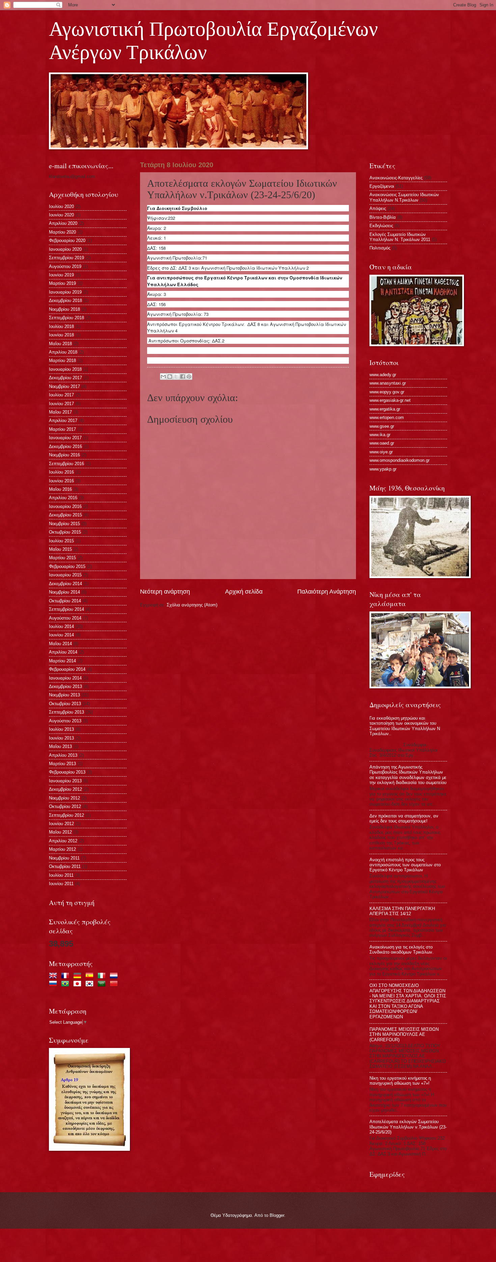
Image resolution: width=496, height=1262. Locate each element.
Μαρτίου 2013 (62, 763)
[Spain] (90, 976)
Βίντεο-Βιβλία (382, 217)
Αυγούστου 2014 (65, 618)
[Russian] (54, 984)
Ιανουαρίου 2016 (65, 506)
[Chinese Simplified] (115, 984)
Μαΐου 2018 (60, 343)
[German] (78, 976)
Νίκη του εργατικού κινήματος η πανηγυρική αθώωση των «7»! (400, 1081)
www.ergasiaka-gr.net (390, 400)
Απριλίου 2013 (63, 755)
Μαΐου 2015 (60, 549)
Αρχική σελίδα (244, 591)
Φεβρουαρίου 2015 (67, 566)
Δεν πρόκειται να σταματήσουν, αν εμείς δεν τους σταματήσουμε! (403, 818)
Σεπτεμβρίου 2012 (66, 815)
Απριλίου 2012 (63, 840)
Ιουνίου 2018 (61, 334)
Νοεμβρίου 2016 (64, 454)
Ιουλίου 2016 (61, 472)
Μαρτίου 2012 (62, 849)
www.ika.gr (379, 434)
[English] (54, 976)
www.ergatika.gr (384, 409)
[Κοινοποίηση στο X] (176, 376)
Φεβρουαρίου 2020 (67, 240)
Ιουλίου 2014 (61, 626)
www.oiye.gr (381, 451)
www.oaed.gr (381, 443)
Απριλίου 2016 (63, 497)
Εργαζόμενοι (381, 186)
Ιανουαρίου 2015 (65, 574)
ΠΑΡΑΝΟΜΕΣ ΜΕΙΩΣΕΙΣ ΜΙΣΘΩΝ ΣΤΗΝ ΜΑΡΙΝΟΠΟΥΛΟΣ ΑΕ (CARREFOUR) (404, 1034)
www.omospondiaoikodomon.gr (399, 460)
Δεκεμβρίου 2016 (65, 446)
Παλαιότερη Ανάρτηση (326, 591)
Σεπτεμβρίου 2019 (66, 257)
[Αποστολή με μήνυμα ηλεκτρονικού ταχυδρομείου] (163, 376)
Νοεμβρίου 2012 (64, 798)
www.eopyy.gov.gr (386, 391)
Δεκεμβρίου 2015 (65, 514)
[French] (66, 976)
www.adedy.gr (382, 374)
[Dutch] (115, 976)
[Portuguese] (66, 984)
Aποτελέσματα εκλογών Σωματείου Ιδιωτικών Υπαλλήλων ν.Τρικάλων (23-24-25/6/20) (408, 1127)
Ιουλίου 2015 (61, 540)
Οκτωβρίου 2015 (65, 532)
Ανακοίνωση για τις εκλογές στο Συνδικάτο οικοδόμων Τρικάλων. (401, 949)
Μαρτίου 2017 (62, 429)
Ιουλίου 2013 (61, 729)
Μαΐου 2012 (60, 832)
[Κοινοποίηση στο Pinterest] (189, 376)
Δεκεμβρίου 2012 (65, 789)
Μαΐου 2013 (60, 746)
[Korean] (90, 984)
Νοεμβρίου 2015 (64, 523)
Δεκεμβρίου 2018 (65, 300)
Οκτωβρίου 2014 (65, 600)
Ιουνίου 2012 (61, 823)
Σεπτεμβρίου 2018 (66, 317)
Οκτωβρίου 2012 (65, 806)
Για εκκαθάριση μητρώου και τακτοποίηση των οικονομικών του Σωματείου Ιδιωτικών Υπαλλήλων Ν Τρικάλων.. (404, 726)
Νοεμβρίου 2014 (64, 592)
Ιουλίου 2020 (61, 206)
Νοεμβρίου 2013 (64, 694)
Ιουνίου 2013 (61, 738)
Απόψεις (377, 208)
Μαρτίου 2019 (62, 283)
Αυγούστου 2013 (65, 720)
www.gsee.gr (381, 426)
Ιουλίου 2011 (61, 875)
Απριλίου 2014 (63, 652)
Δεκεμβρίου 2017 (65, 377)
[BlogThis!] (169, 376)
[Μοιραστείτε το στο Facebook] (182, 376)
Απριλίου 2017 (63, 420)
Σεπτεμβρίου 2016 (66, 463)
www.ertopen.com (386, 417)
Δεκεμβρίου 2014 (65, 583)
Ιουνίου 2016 (61, 480)
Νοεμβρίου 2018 (64, 309)
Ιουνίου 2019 (61, 274)
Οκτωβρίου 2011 (65, 866)
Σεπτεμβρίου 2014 (66, 609)
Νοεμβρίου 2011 (64, 858)
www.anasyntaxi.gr (387, 383)
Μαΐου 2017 (60, 412)
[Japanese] (78, 984)
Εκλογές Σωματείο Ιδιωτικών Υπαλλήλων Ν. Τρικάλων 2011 (399, 237)
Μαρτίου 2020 (62, 232)
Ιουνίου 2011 (61, 883)
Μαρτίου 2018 (62, 360)
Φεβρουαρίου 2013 (67, 772)
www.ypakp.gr (382, 469)
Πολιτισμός (379, 247)
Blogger (277, 1215)
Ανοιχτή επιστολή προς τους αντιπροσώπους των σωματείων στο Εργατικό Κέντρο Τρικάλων (405, 865)
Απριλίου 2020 (63, 223)
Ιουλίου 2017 (61, 394)
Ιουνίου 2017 (61, 403)
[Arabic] (103, 984)
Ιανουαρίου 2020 (65, 249)
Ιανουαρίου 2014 (65, 678)
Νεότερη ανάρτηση (165, 591)
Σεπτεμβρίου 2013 (66, 712)
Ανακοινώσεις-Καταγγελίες (395, 177)
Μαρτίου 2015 (62, 557)
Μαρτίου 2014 (62, 660)
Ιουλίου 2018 (61, 326)
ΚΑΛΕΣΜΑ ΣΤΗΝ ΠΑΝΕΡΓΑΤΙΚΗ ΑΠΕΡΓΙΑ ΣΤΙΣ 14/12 (402, 911)
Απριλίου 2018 (63, 352)
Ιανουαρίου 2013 (65, 780)
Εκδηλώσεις (381, 225)
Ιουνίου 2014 (61, 634)
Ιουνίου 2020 (61, 214)
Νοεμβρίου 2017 (64, 386)
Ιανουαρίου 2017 (65, 437)
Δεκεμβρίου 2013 (65, 686)
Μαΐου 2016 (60, 489)
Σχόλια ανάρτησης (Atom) (192, 604)
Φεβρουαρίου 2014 (67, 669)
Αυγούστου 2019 (65, 266)
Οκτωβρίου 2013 (65, 703)
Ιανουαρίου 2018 (65, 369)
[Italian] (103, 976)
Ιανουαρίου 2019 (65, 292)
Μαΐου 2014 (60, 643)
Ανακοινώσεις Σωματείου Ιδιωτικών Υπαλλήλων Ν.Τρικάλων (404, 197)
